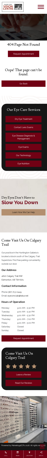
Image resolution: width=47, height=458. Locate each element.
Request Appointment (23, 54)
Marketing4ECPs (18, 445)
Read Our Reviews (23, 383)
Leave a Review (23, 374)
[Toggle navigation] (40, 6)
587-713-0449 (15, 292)
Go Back (23, 83)
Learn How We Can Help (23, 212)
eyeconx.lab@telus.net (18, 296)
